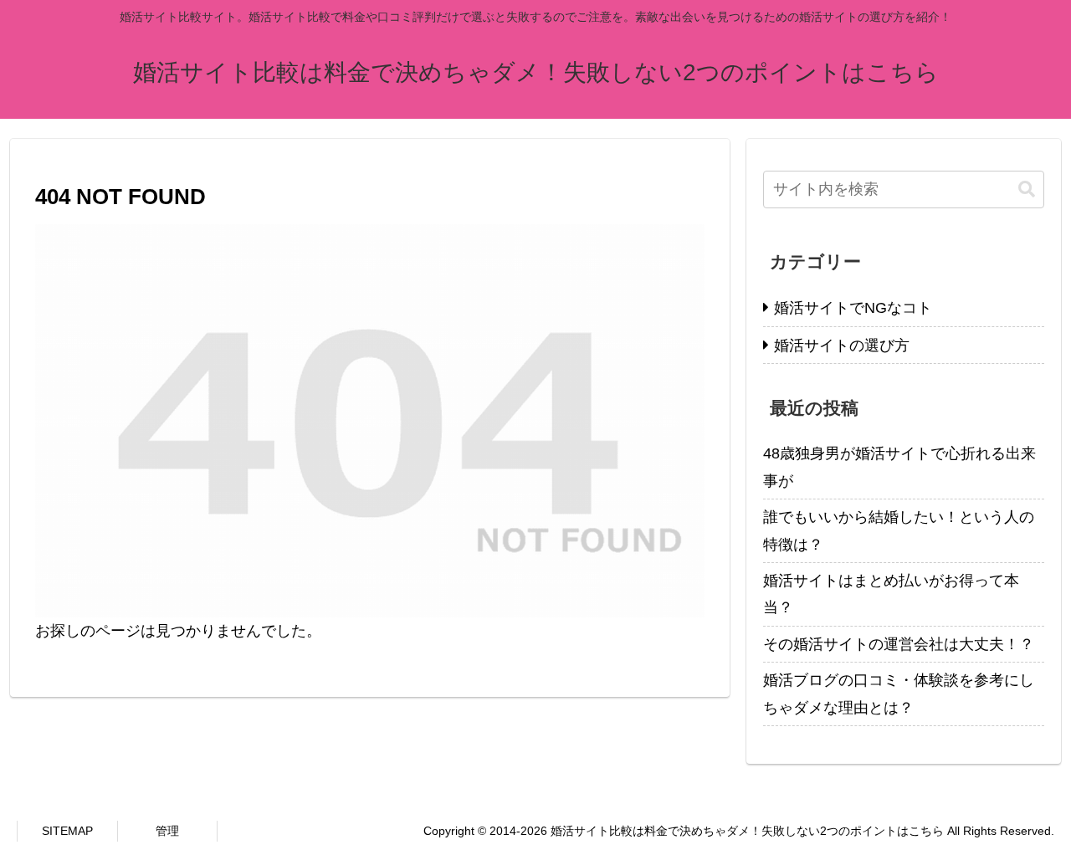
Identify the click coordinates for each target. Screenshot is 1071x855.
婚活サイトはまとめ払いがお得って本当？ (891, 594)
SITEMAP (67, 830)
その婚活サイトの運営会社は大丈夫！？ (898, 644)
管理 (167, 830)
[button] (1027, 189)
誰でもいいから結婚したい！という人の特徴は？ (898, 530)
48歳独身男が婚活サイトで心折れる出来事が (899, 467)
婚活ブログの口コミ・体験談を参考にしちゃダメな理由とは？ (898, 693)
